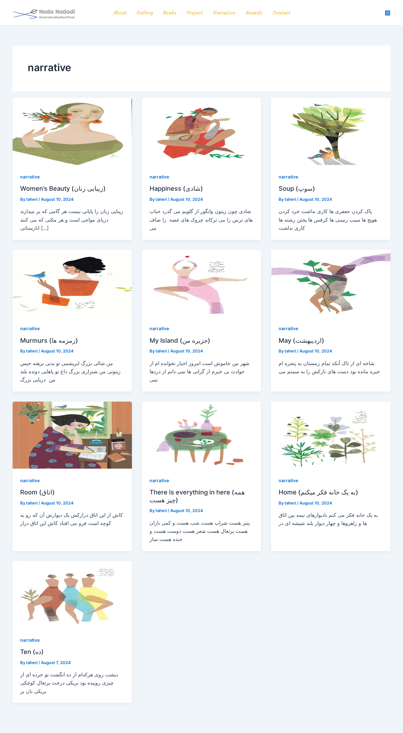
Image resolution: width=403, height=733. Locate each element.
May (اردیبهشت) (301, 340)
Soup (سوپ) (297, 188)
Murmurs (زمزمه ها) (49, 340)
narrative (30, 176)
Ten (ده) (32, 652)
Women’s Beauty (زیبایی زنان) (63, 188)
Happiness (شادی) (176, 188)
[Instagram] (387, 13)
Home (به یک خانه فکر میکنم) (318, 492)
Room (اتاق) (37, 492)
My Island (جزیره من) (180, 340)
